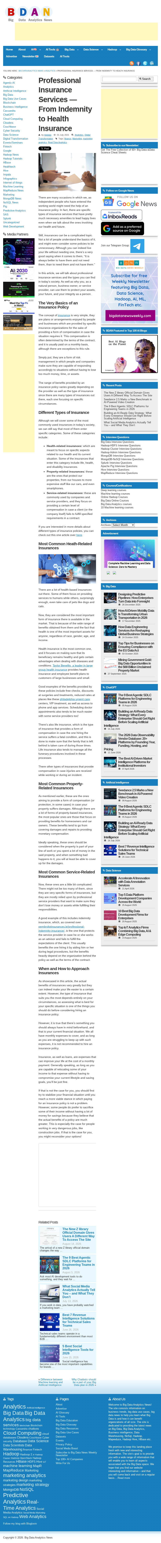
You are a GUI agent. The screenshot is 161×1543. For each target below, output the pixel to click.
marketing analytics (24, 1475)
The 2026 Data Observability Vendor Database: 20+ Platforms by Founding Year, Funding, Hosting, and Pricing (129, 742)
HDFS (31, 1461)
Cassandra (9, 110)
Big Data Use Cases (14, 98)
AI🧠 (32, 50)
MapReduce (13, 1470)
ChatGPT (8, 114)
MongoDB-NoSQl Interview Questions (122, 459)
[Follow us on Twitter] (145, 63)
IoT (44, 1462)
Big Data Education (67, 1420)
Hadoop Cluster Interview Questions (121, 449)
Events (60, 1440)
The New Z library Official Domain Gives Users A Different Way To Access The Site (78, 1234)
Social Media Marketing (34, 1512)
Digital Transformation (15, 138)
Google (7, 150)
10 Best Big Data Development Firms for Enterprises (133, 914)
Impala (7, 174)
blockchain (25, 1425)
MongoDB (11, 1490)
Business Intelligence (15, 107)
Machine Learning (13, 186)
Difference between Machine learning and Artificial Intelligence (50, 1382)
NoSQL (27, 1489)
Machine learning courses (115, 493)
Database (20, 1441)
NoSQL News (10, 202)
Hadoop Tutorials (12, 158)
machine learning (17, 1466)
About (22, 49)
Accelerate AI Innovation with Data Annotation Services (134, 882)
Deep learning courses (113, 490)
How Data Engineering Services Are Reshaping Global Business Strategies (136, 630)
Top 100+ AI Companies (69, 1459)
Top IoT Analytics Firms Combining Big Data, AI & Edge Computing (134, 931)
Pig (5, 206)
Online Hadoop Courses (114, 497)
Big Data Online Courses (115, 500)
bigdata (47, 135)
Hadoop (111, 50)
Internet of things (12, 182)
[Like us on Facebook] (138, 63)
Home (9, 49)
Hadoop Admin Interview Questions (121, 452)
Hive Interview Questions (115, 469)
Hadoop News (11, 154)
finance (67, 138)
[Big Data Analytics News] (33, 21)
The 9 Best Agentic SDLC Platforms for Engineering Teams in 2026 (78, 1263)
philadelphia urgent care (75, 699)
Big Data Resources (67, 1428)
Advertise (11, 56)
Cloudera (8, 122)
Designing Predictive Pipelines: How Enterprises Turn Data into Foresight (135, 598)
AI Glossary (62, 1412)
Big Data (68, 50)
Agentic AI (9, 83)
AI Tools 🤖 (52, 49)
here (79, 535)
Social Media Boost (67, 1448)
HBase (7, 162)
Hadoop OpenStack (21, 1458)
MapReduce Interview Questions (119, 473)
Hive (5, 170)
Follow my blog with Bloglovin (20, 1523)
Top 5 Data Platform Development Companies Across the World (135, 898)
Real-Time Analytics (57, 142)
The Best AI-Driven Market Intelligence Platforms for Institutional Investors (135, 762)
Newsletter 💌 (30, 56)
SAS (5, 214)
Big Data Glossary (135, 50)
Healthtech (9, 166)
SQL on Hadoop (10, 1517)
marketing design (15, 1480)
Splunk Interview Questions (116, 463)
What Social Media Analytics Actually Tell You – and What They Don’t (78, 1292)
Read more (124, 1478)
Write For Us (63, 1463)
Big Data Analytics (24, 1416)
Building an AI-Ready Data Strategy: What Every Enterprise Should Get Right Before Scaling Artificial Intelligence (128, 416)
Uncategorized (11, 222)
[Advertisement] (86, 31)
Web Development (13, 226)
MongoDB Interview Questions (118, 455)
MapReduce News (13, 190)
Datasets (49, 56)
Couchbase (9, 126)
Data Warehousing (17, 1447)
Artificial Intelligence (14, 91)
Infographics (10, 178)
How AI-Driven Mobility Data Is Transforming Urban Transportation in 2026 (136, 614)
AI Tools (64, 56)
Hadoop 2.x (27, 1454)
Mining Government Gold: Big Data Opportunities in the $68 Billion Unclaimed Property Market (135, 665)
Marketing (77, 138)
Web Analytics (32, 1516)
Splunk (7, 218)
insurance (64, 315)
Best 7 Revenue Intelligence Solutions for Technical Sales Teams (78, 1320)
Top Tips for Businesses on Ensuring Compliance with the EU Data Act (136, 647)
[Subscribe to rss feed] (131, 63)
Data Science (90, 50)
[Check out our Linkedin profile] (152, 63)
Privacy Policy (64, 1444)
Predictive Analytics (14, 210)
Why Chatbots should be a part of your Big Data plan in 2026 (84, 1382)
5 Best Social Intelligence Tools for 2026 (77, 1350)
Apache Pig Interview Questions (119, 466)
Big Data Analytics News (31, 71)
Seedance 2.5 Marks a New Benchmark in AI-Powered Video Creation (128, 401)
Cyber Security (11, 130)
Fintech (7, 146)
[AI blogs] (129, 373)
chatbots (33, 1428)
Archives (106, 525)
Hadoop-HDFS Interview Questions (121, 445)
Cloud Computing (13, 119)
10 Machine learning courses (117, 507)
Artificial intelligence (36, 1408)
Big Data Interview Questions (117, 442)
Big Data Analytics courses (116, 504)
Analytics (50, 71)
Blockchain (9, 102)
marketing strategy (32, 1484)
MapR (37, 1466)
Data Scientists (13, 1445)
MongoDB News (12, 198)
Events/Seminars (13, 142)
